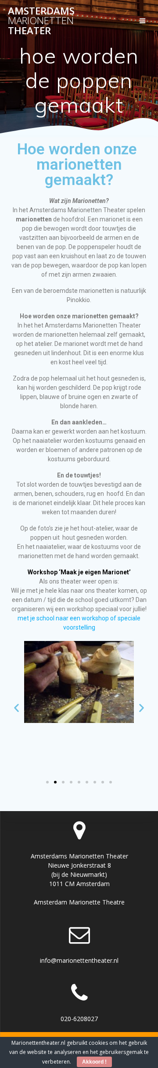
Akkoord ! (94, 1062)
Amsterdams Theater (41, 21)
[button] (16, 707)
